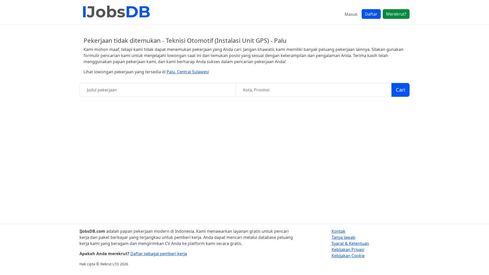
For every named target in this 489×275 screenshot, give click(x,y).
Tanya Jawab (343, 237)
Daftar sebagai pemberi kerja (158, 253)
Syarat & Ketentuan (350, 243)
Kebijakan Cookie (348, 255)
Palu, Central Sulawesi (188, 72)
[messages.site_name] (116, 12)
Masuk (351, 14)
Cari (400, 89)
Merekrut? (396, 14)
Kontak (338, 231)
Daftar (371, 14)
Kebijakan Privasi (348, 249)
